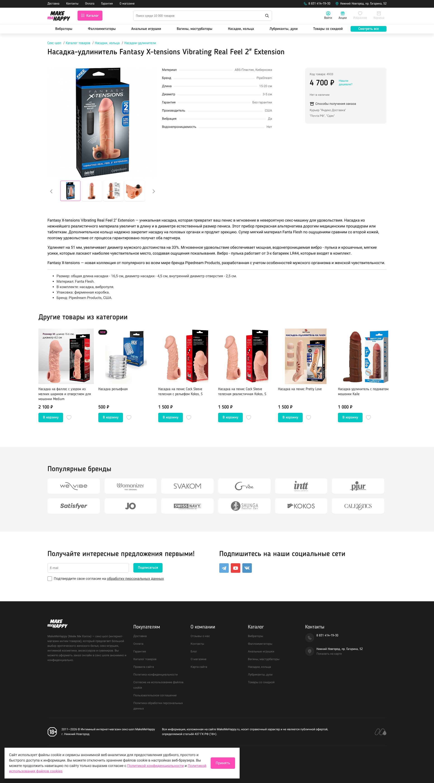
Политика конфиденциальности (155, 674)
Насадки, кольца (241, 29)
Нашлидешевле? (345, 82)
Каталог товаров (78, 43)
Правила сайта (143, 667)
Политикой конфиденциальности (155, 766)
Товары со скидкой (328, 29)
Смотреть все (368, 29)
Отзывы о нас (200, 636)
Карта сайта (199, 667)
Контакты (72, 3)
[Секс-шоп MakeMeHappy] (58, 16)
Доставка (53, 3)
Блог (194, 651)
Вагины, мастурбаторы (194, 29)
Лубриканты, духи (283, 29)
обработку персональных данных (135, 578)
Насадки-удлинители (140, 43)
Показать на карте (329, 654)
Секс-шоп (54, 43)
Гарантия (107, 3)
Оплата (89, 3)
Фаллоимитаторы (102, 29)
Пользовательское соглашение (155, 695)
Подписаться (148, 568)
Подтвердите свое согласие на (109, 578)
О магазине (127, 3)
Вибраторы (63, 29)
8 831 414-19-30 (319, 3)
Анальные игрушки (146, 29)
